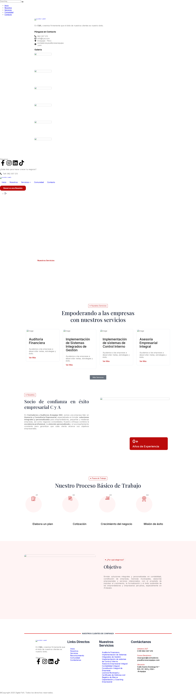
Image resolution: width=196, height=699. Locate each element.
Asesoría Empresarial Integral (148, 342)
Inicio (7, 5)
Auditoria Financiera (37, 341)
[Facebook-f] (3, 163)
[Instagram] (9, 163)
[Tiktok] (21, 163)
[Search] (22, 1)
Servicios (8, 10)
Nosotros (8, 8)
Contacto (8, 14)
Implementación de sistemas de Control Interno (115, 342)
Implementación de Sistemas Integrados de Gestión (78, 344)
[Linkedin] (15, 163)
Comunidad (9, 12)
